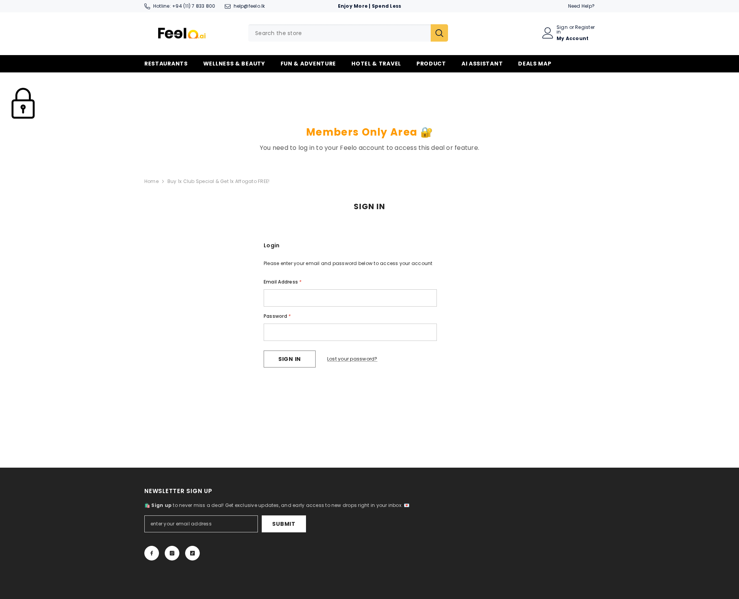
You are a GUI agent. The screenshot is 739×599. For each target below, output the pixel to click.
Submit (283, 524)
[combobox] (339, 33)
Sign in (562, 29)
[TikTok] (192, 553)
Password (277, 316)
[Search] (348, 33)
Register (585, 27)
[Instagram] (172, 553)
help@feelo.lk (249, 6)
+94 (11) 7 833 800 (193, 6)
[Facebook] (151, 553)
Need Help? (581, 6)
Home (151, 181)
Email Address (283, 282)
